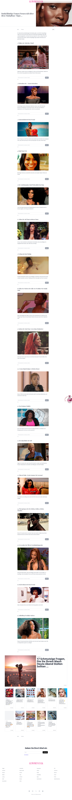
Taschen (3, 770)
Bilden (3, 774)
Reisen (21, 778)
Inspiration (39, 768)
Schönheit (21, 768)
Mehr (47, 77)
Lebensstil (45, 752)
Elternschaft (22, 770)
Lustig (3, 776)
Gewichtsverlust (57, 778)
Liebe (20, 781)
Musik (38, 770)
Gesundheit (4, 781)
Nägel (3, 768)
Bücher (55, 772)
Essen (55, 774)
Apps (38, 776)
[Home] (18, 29)
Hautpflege (39, 774)
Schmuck (55, 770)
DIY (54, 768)
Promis (21, 772)
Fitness (22, 29)
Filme (55, 776)
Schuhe (21, 776)
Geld (3, 778)
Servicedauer (26, 754)
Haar (20, 774)
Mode (38, 772)
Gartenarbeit (39, 778)
